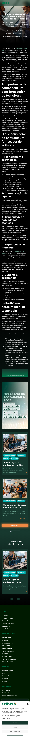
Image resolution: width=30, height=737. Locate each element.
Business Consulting (21, 36)
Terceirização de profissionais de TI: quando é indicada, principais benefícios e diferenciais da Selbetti (14, 463)
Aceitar (15, 722)
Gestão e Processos (18, 33)
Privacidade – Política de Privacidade (15, 735)
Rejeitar (15, 727)
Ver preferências (15, 731)
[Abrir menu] (27, 3)
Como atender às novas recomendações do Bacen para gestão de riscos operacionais (14, 506)
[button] (27, 704)
